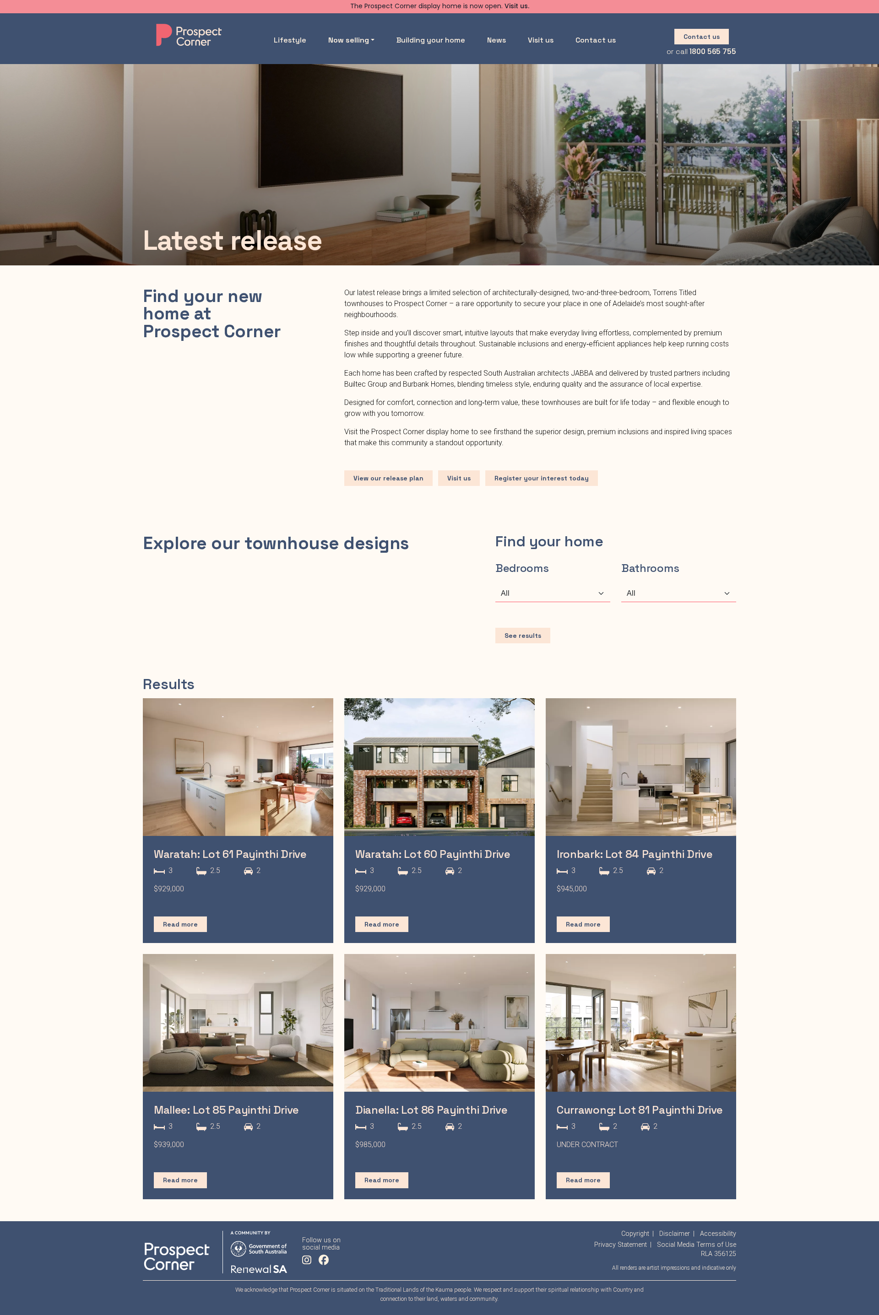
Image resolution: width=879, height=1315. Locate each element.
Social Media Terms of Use (696, 1245)
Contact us (595, 40)
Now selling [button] (348, 40)
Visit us (540, 40)
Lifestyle (290, 40)
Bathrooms (650, 568)
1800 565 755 (712, 52)
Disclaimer (674, 1234)
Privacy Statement (620, 1245)
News (496, 40)
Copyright (635, 1234)
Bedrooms (522, 568)
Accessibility (718, 1234)
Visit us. (517, 6)
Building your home (430, 40)
